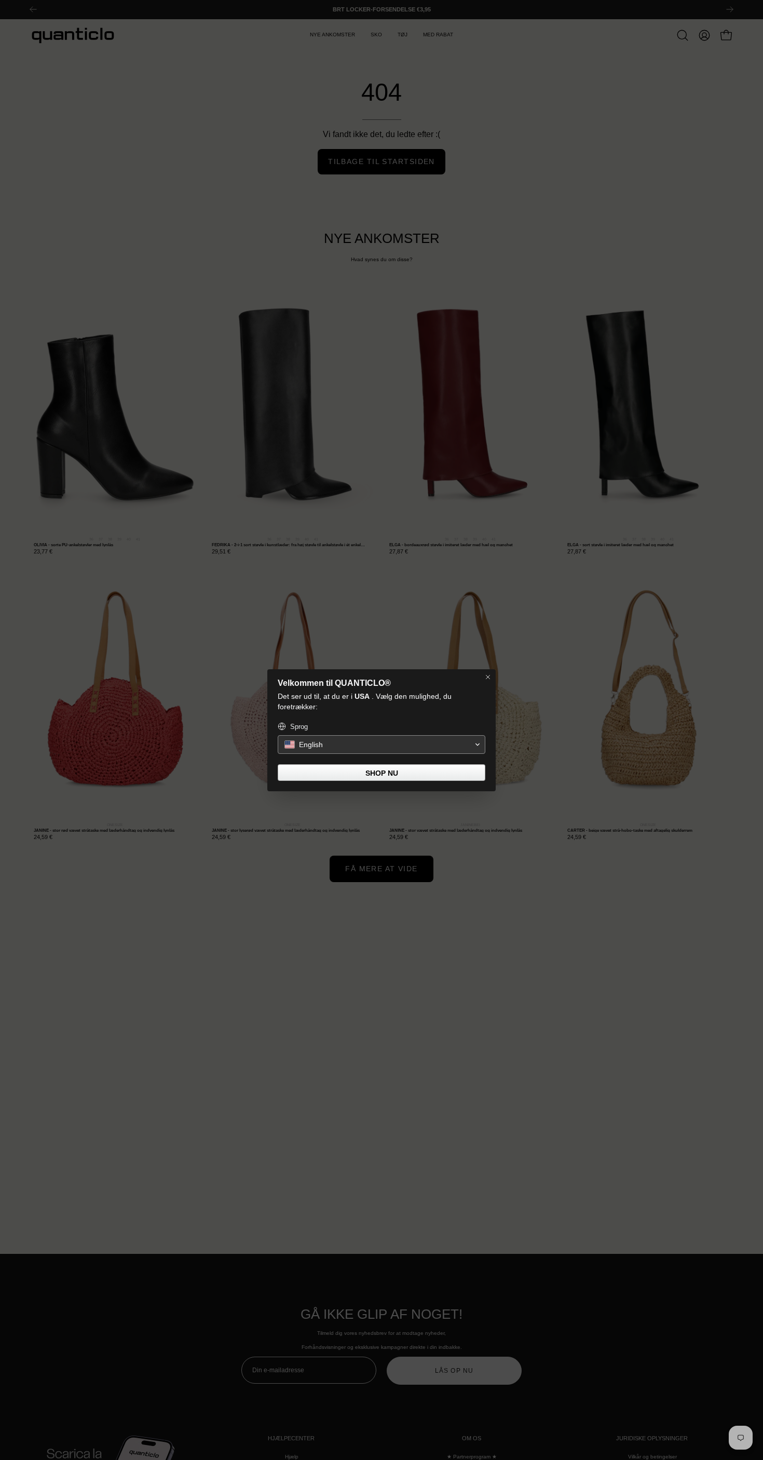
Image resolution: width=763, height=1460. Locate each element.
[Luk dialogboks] (488, 677)
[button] (381, 744)
